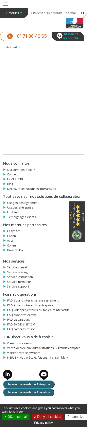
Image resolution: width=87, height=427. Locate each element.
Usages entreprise (20, 207)
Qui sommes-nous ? (21, 170)
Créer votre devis (19, 343)
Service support (18, 286)
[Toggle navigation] (5, 4)
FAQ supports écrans (22, 315)
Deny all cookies (48, 416)
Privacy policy (43, 422)
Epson (11, 236)
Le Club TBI (15, 179)
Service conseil (17, 267)
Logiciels (13, 212)
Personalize (76, 416)
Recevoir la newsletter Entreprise (28, 384)
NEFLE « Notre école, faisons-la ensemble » (37, 357)
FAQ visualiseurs (18, 319)
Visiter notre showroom (23, 353)
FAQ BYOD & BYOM (21, 324)
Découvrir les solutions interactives (31, 189)
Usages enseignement (23, 203)
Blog (10, 184)
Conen (11, 245)
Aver (10, 240)
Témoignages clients (21, 217)
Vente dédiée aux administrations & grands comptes (44, 348)
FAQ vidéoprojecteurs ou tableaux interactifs (38, 310)
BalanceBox (15, 250)
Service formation (19, 282)
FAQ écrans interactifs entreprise (30, 305)
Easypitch (13, 231)
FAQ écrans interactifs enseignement (33, 300)
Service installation (20, 277)
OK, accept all (17, 416)
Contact (12, 174)
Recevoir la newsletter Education (28, 392)
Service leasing (17, 272)
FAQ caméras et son (21, 329)
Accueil (11, 47)
